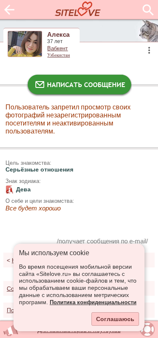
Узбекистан (58, 54)
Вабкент (57, 49)
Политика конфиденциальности (93, 302)
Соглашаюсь (115, 319)
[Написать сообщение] (79, 86)
